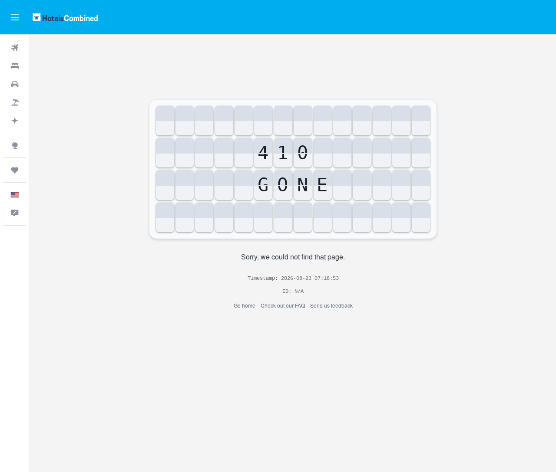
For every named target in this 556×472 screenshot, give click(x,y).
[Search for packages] (14, 102)
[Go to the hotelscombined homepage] (65, 17)
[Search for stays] (14, 66)
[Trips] (14, 170)
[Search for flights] (14, 47)
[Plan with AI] (14, 120)
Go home (244, 305)
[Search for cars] (14, 84)
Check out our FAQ (283, 305)
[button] (14, 17)
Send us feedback (331, 305)
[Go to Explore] (14, 145)
